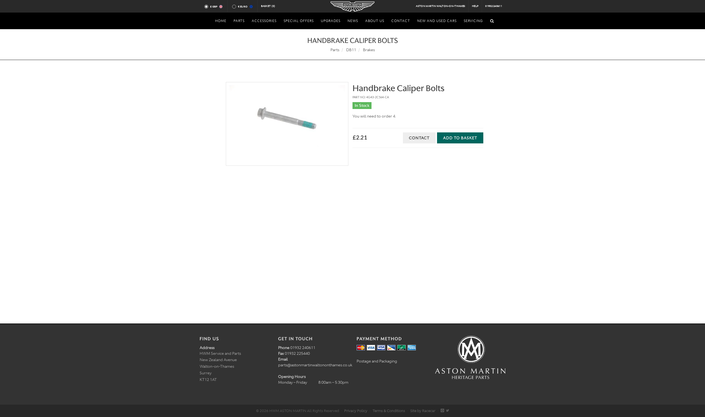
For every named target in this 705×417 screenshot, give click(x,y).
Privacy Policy (355, 410)
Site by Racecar (422, 410)
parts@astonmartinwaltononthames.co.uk (315, 365)
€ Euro (242, 6)
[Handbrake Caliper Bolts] (287, 124)
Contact (419, 137)
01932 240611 (493, 6)
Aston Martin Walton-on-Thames (440, 6)
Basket (268, 6)
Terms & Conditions (389, 410)
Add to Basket (460, 137)
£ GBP (214, 6)
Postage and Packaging (377, 361)
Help (475, 6)
